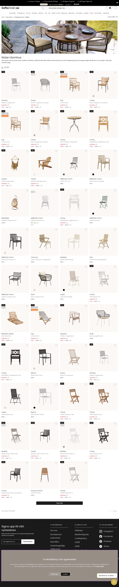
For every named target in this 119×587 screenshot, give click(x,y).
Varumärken (98, 13)
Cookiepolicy (81, 538)
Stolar (27, 17)
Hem (3, 17)
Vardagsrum (21, 13)
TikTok (106, 546)
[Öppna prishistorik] (8, 105)
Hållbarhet (55, 549)
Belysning (64, 13)
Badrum (41, 13)
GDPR (77, 542)
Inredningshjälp (57, 546)
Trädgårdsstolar (19, 17)
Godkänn (65, 574)
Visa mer (59, 503)
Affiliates (79, 530)
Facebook (108, 536)
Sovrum (28, 13)
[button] (59, 4)
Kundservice (56, 534)
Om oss (53, 530)
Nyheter (86, 13)
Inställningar (54, 574)
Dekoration (71, 13)
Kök (49, 13)
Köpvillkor (54, 542)
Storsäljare (79, 13)
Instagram (108, 531)
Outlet (91, 13)
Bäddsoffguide (82, 534)
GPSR (77, 546)
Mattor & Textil (56, 13)
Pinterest (107, 541)
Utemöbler (12, 13)
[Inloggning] (107, 8)
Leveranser (55, 538)
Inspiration (106, 13)
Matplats (34, 13)
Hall (46, 13)
